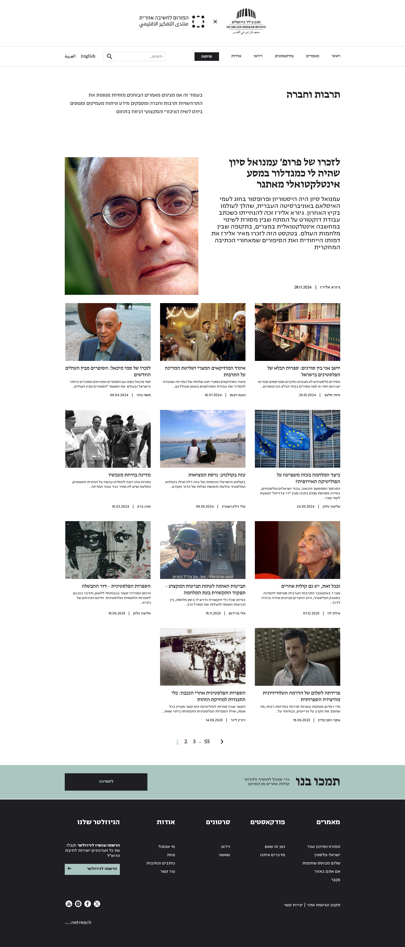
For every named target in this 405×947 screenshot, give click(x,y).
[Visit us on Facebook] (87, 906)
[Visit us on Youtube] (69, 906)
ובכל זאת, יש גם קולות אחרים (310, 586)
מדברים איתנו (272, 855)
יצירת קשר (293, 905)
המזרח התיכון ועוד (323, 847)
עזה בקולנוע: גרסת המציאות (216, 475)
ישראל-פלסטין (327, 855)
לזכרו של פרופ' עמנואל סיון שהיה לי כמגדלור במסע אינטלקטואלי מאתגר (284, 173)
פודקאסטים (284, 56)
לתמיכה (106, 781)
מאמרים (312, 56)
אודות (236, 56)
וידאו (258, 56)
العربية (70, 56)
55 (207, 741)
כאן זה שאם (275, 847)
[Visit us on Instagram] (77, 906)
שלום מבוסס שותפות (321, 863)
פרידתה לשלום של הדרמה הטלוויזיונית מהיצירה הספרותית (301, 696)
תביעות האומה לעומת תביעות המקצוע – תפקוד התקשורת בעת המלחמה (205, 589)
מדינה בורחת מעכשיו (130, 475)
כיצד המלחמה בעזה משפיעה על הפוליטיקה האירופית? (308, 478)
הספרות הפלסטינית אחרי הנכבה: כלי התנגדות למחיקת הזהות (208, 696)
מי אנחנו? (166, 847)
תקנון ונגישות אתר (323, 905)
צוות (171, 855)
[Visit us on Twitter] (96, 906)
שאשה (224, 855)
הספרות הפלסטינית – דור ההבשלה (116, 586)
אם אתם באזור (327, 871)
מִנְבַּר (335, 880)
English (88, 56)
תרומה (206, 56)
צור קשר (167, 871)
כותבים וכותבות (160, 863)
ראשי (336, 56)
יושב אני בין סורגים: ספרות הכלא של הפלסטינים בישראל (304, 371)
